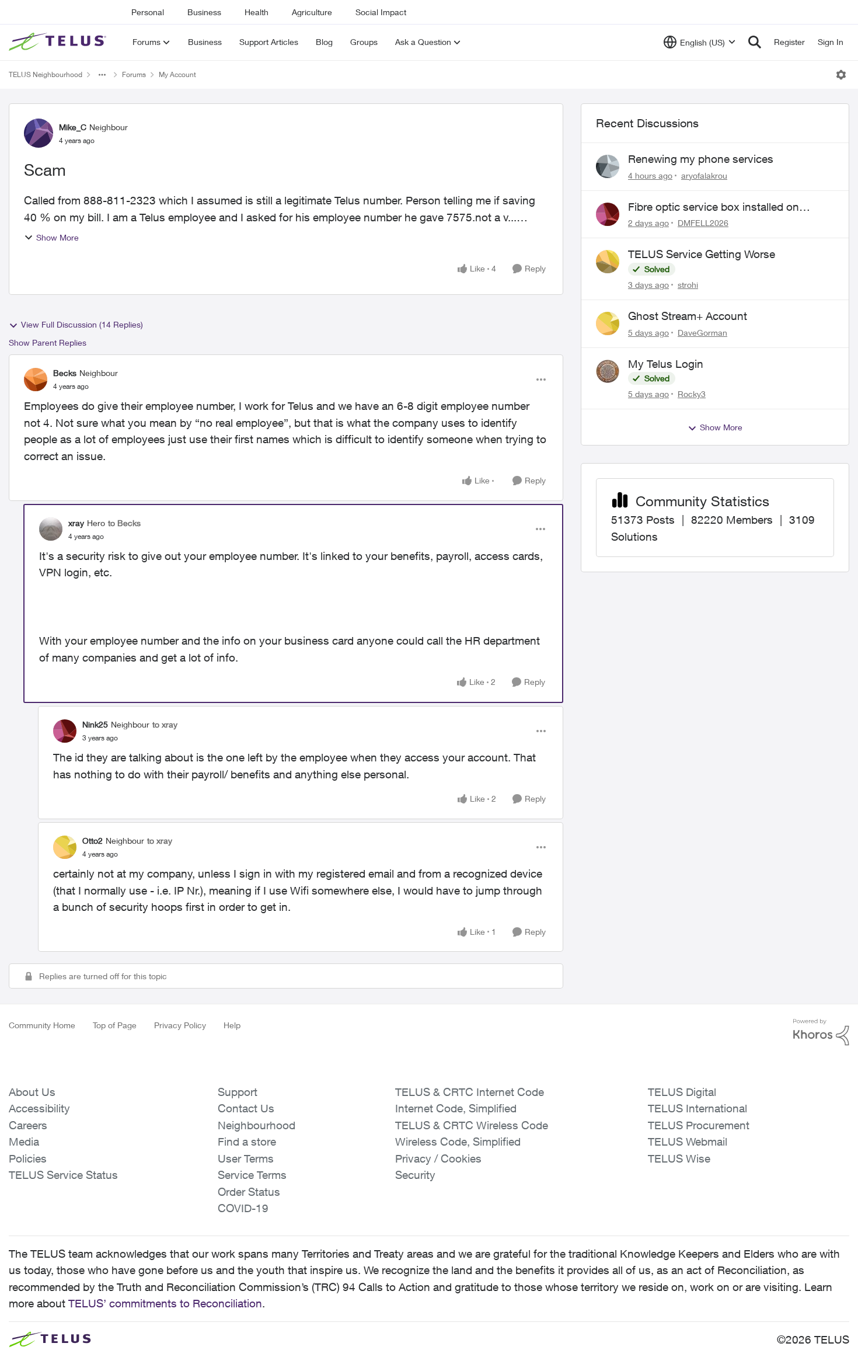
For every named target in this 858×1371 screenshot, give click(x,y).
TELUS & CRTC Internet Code (469, 1091)
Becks (64, 373)
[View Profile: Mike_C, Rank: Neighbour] (38, 133)
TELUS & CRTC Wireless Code (471, 1125)
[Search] (755, 42)
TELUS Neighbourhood (45, 74)
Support (237, 1091)
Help (232, 1025)
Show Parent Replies (47, 342)
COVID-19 (243, 1208)
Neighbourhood (256, 1125)
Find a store (247, 1141)
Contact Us (246, 1108)
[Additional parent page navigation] (102, 75)
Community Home (42, 1025)
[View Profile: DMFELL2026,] (607, 214)
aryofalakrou (704, 175)
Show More (57, 237)
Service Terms (252, 1174)
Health (256, 12)
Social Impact (380, 12)
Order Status (249, 1191)
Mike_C (72, 127)
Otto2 (92, 840)
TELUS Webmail (687, 1141)
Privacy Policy (180, 1025)
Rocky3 (692, 394)
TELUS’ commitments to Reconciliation (165, 1303)
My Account (177, 74)
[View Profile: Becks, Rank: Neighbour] (35, 379)
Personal (147, 12)
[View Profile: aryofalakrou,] (607, 166)
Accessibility (39, 1108)
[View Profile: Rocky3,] (607, 371)
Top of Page (115, 1025)
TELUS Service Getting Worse (701, 254)
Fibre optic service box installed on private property (713, 207)
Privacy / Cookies (438, 1158)
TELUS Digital (682, 1091)
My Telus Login (665, 363)
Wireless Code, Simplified (458, 1141)
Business (204, 12)
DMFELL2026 (703, 223)
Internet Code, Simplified (456, 1108)
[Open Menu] (841, 75)
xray (76, 523)
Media (24, 1141)
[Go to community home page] (59, 42)
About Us (32, 1091)
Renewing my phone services (700, 158)
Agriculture (312, 12)
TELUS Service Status (63, 1174)
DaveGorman (702, 332)
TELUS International (697, 1108)
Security (415, 1174)
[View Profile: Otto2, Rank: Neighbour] (64, 847)
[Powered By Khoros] (821, 1032)
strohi (688, 285)
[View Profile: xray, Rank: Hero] (50, 529)
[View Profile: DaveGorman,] (607, 323)
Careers (28, 1125)
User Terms (246, 1158)
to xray (164, 724)
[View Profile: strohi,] (607, 261)
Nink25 (95, 724)
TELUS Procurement (698, 1125)
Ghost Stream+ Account (687, 315)
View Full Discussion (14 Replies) (82, 324)
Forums (134, 74)
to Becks (124, 523)
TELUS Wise (679, 1158)
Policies (28, 1158)
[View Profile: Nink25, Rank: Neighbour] (64, 731)
